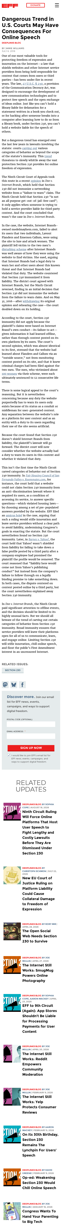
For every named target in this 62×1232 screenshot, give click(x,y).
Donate (35, 5)
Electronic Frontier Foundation (11, 6)
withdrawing (31, 301)
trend (48, 156)
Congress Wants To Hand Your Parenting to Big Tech (40, 1216)
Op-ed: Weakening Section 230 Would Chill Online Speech (39, 1182)
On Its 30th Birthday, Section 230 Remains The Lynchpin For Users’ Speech (40, 1144)
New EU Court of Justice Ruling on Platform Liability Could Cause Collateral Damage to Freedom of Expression (38, 893)
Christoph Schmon (34, 871)
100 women (9, 373)
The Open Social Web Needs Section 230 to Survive (39, 936)
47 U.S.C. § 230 (33, 83)
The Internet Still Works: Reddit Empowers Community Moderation (37, 1064)
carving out (29, 148)
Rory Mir (50, 924)
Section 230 (13, 670)
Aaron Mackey (39, 999)
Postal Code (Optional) (19, 719)
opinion (36, 180)
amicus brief (14, 515)
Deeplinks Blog (31, 804)
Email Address (15, 731)
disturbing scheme (14, 249)
